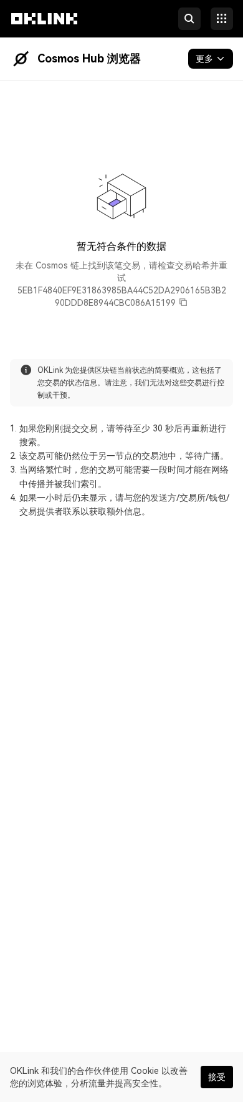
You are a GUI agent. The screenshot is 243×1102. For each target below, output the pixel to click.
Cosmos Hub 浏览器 (89, 58)
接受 (217, 1077)
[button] (44, 30)
